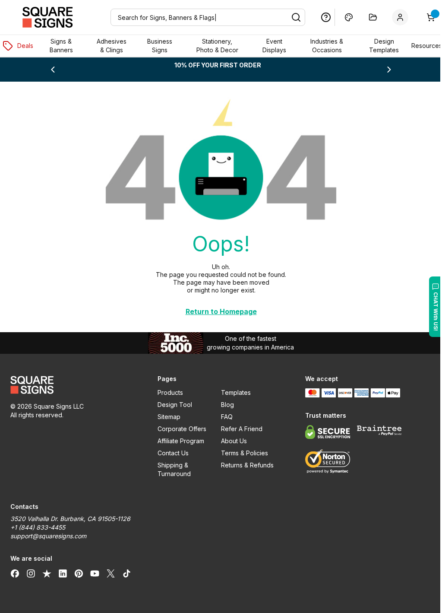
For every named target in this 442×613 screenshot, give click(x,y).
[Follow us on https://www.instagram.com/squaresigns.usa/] (30, 573)
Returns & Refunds (244, 465)
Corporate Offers (179, 428)
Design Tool (172, 404)
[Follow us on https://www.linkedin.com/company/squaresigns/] (62, 573)
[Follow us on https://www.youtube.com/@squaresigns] (94, 573)
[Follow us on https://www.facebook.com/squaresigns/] (14, 573)
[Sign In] (395, 17)
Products (168, 392)
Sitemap (166, 416)
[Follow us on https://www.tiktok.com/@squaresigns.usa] (126, 573)
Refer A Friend (238, 428)
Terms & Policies (241, 453)
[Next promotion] (383, 69)
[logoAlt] (72, 385)
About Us (230, 441)
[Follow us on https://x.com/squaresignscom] (110, 573)
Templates (232, 392)
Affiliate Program (178, 441)
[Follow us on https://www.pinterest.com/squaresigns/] (78, 573)
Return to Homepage (217, 311)
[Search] (289, 17)
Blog (224, 404)
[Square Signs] (47, 17)
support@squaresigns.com (48, 536)
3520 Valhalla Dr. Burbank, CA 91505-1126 (70, 518)
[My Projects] (366, 17)
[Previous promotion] (52, 69)
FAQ (223, 416)
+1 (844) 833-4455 (37, 527)
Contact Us (170, 453)
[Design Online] (342, 17)
